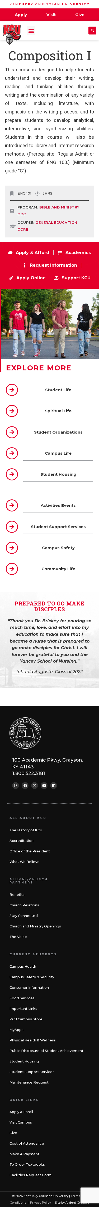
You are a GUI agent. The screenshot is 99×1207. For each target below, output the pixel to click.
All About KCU (28, 818)
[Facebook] (25, 785)
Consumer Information (29, 988)
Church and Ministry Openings (35, 926)
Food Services (22, 998)
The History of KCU (26, 830)
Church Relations (24, 905)
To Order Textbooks (27, 1164)
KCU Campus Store (26, 1019)
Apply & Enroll (21, 1112)
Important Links (23, 1009)
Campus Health (23, 966)
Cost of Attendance (27, 1143)
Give (13, 1133)
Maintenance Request (29, 1082)
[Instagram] (15, 785)
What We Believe (25, 862)
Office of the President (30, 851)
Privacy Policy (40, 1202)
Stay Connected (24, 916)
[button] (31, 30)
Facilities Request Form (30, 1175)
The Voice (18, 937)
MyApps (16, 1030)
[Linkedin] (53, 785)
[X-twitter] (34, 785)
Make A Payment (24, 1154)
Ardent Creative (77, 1202)
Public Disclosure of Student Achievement (46, 1051)
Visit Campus (21, 1122)
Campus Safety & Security (32, 977)
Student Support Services (32, 1072)
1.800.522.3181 (28, 773)
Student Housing (24, 1061)
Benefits (17, 895)
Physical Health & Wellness (33, 1040)
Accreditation (22, 841)
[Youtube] (44, 785)
